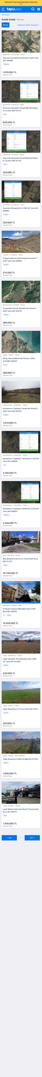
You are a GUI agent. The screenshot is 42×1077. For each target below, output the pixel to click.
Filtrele (5, 25)
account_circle (38, 9)
